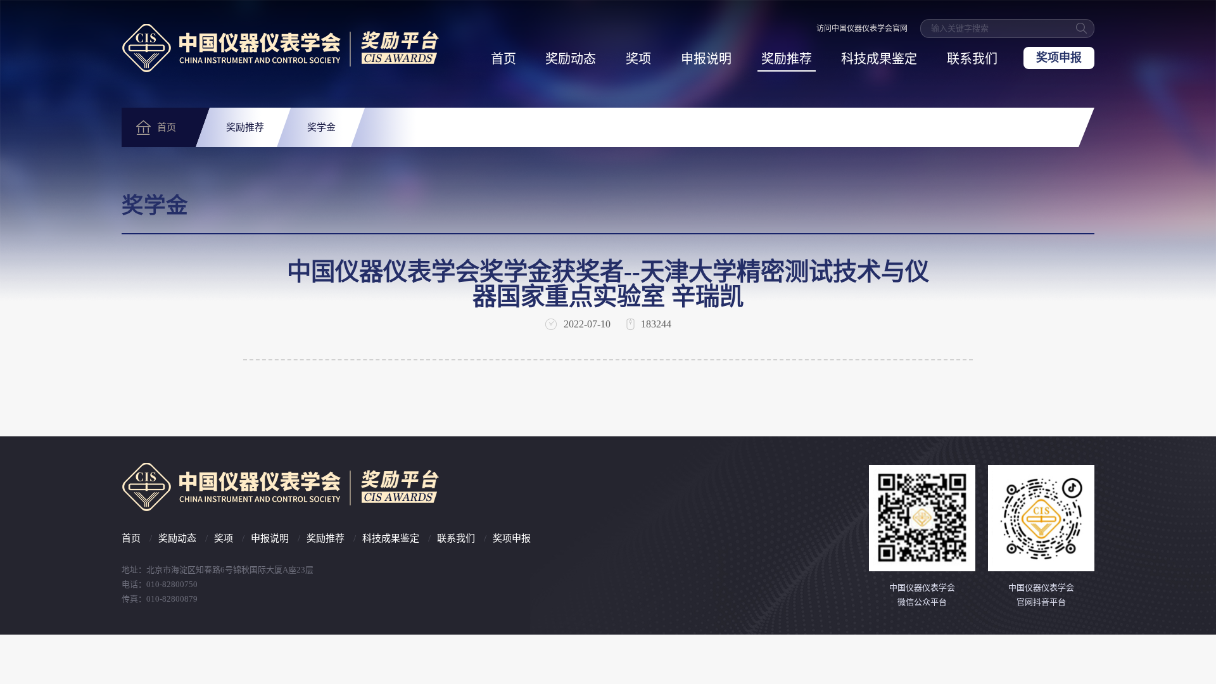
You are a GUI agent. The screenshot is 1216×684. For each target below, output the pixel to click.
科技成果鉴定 (879, 59)
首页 (503, 59)
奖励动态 (570, 59)
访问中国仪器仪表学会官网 (862, 28)
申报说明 (706, 59)
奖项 (638, 59)
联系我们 (972, 59)
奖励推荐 (786, 59)
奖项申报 (1059, 57)
